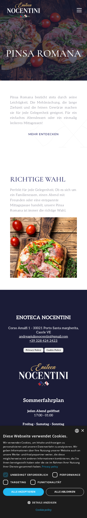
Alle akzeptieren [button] (23, 491)
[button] (43, 502)
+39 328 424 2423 (43, 341)
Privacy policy (50, 466)
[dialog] (43, 472)
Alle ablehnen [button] (64, 491)
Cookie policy (44, 510)
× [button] (82, 430)
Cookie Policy (54, 350)
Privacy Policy (33, 350)
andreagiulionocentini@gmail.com (43, 337)
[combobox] (77, 431)
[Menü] (79, 10)
